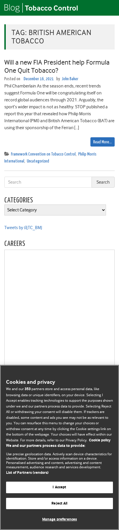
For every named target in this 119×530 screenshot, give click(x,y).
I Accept (59, 487)
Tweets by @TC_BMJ (23, 227)
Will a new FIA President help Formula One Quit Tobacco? (56, 66)
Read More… (102, 142)
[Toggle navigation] (107, 8)
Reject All (59, 503)
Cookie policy (100, 440)
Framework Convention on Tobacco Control (43, 154)
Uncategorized (38, 161)
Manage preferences (59, 519)
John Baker (70, 79)
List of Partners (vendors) (27, 473)
